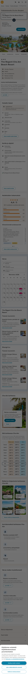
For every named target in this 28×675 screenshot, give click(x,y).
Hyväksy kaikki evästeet (14, 663)
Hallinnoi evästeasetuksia (14, 671)
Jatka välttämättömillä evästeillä (14, 667)
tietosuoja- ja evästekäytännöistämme (15, 659)
